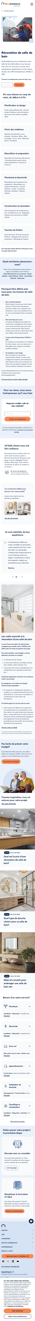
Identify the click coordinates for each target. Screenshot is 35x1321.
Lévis (6, 460)
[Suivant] (22, 577)
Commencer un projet (11, 762)
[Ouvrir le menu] (32, 4)
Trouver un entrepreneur (17, 419)
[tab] (16, 576)
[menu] (15, 4)
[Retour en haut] (31, 1221)
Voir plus (7, 1016)
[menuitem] (3, 1225)
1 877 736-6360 (11, 1168)
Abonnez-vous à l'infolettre (16, 1256)
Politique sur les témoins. (15, 1306)
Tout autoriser (17, 1311)
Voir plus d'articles (8, 804)
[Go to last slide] (13, 577)
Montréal (19, 460)
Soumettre (19, 85)
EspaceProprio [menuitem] (6, 1272)
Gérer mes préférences (17, 1316)
